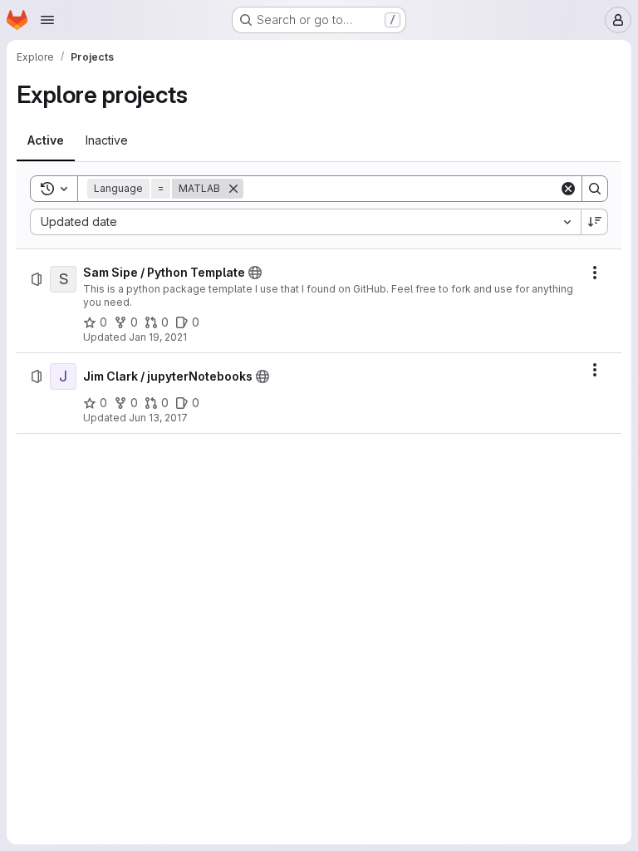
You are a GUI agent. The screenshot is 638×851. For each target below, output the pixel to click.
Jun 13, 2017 (158, 417)
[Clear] (568, 189)
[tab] (46, 140)
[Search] (595, 188)
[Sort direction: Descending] (595, 222)
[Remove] (233, 189)
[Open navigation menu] (47, 20)
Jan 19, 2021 (158, 337)
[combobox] (305, 222)
